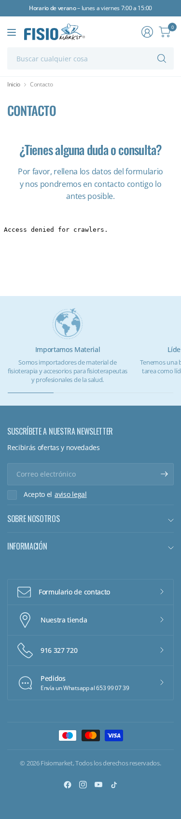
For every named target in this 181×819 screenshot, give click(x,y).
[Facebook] (67, 784)
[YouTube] (98, 784)
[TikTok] (114, 784)
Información (27, 546)
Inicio (13, 84)
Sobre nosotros (33, 518)
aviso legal (70, 494)
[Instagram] (83, 784)
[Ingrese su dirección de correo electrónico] (164, 474)
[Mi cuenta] (147, 32)
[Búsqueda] (162, 58)
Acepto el (55, 494)
